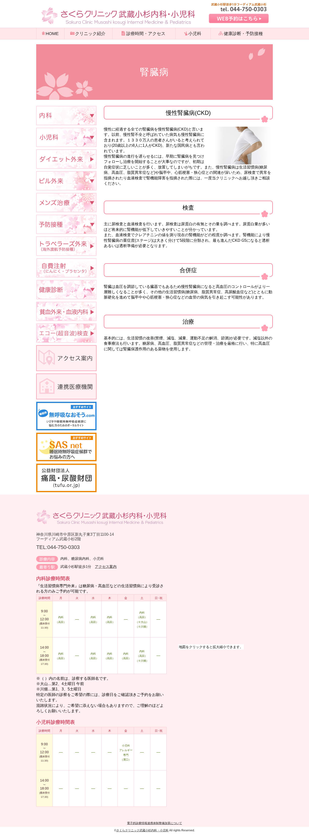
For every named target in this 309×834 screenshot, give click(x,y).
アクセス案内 (106, 566)
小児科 (194, 33)
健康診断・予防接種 (243, 33)
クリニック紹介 (90, 33)
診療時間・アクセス (145, 33)
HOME (52, 33)
